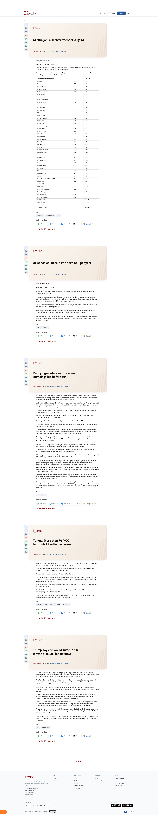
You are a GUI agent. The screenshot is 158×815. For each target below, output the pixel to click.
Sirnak (58, 604)
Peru (45, 495)
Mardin (51, 604)
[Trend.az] (30, 13)
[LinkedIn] (44, 805)
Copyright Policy (119, 783)
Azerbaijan (40, 215)
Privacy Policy (119, 780)
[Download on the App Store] (116, 805)
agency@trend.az (29, 794)
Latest (54, 778)
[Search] (100, 13)
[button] (25, 24)
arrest (39, 495)
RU (131, 811)
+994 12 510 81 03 (29, 792)
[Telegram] (41, 805)
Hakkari (39, 604)
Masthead (76, 780)
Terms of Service (119, 778)
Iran (38, 327)
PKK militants (66, 604)
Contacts (76, 783)
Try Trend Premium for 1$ (47, 229)
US (38, 727)
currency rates (50, 215)
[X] (33, 805)
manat (58, 215)
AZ (128, 811)
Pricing (96, 778)
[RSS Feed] (48, 805)
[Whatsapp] (26, 805)
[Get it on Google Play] (127, 805)
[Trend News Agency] (29, 777)
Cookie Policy (118, 785)
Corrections (77, 788)
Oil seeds (45, 327)
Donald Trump (45, 727)
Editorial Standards (79, 785)
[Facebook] (30, 805)
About (75, 778)
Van (46, 604)
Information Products (100, 780)
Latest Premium (57, 780)
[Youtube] (37, 805)
